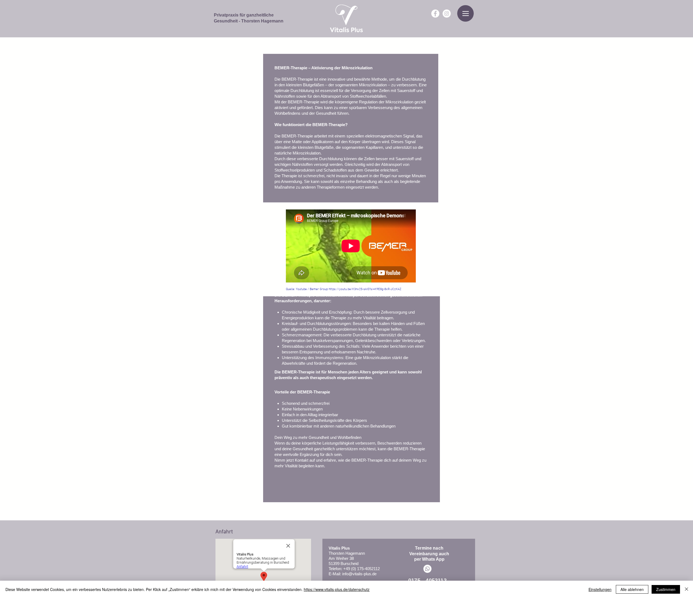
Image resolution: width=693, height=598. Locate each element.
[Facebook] (435, 13)
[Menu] (465, 13)
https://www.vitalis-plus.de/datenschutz (337, 589)
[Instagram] (447, 13)
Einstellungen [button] (600, 589)
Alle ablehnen (632, 589)
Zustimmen (665, 589)
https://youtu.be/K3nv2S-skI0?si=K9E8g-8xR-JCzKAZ (365, 289)
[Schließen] (686, 589)
